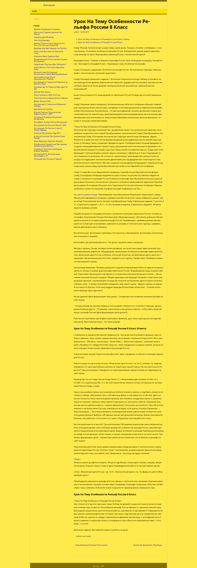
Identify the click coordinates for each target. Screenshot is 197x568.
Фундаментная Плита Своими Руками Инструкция (50, 60)
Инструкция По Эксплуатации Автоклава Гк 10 (47, 155)
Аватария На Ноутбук (43, 109)
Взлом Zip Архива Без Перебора (147, 545)
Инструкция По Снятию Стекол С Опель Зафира (48, 129)
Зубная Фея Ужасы (42, 92)
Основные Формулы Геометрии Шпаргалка (48, 118)
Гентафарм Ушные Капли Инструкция (50, 122)
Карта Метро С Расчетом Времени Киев (49, 68)
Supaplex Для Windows (44, 37)
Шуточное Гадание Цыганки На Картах (48, 33)
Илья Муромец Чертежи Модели (48, 141)
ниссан (88, 379)
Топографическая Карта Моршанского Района (44, 78)
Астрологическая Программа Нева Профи (49, 137)
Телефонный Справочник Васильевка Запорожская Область (50, 145)
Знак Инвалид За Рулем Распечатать (91, 545)
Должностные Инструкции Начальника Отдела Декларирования (50, 73)
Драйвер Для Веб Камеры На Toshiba (50, 48)
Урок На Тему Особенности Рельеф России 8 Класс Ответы (104, 39)
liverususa (49, 5)
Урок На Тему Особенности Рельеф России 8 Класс (100, 42)
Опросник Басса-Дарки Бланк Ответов (51, 98)
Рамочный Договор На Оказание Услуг (48, 52)
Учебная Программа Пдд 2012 (47, 133)
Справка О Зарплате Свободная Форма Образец (48, 150)
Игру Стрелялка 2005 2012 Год (47, 95)
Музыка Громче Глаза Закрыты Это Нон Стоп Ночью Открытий (49, 44)
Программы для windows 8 (136, 405)
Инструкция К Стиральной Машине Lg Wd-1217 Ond (50, 83)
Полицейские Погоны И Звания (48, 159)
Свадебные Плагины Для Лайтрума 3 (50, 64)
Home (34, 11)
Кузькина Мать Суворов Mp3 (46, 56)
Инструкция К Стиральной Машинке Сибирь (50, 105)
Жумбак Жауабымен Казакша (47, 29)
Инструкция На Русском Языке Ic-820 (50, 125)
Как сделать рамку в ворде (85, 194)
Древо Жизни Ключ (42, 101)
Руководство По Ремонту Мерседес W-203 (51, 88)
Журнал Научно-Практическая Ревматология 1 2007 (47, 113)
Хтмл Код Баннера (42, 40)
